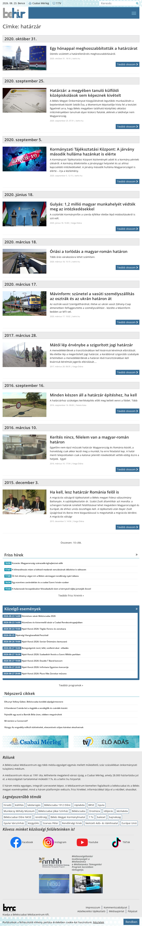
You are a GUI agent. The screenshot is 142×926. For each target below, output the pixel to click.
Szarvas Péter (50, 823)
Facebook (27, 842)
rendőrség (41, 817)
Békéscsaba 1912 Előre (57, 805)
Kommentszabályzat (115, 907)
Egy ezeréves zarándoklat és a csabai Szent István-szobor (40, 582)
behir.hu (76, 58)
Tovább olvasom (126, 64)
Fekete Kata (81, 405)
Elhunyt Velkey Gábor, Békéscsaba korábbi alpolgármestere (33, 701)
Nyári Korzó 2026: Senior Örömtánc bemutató (44, 641)
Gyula (101, 805)
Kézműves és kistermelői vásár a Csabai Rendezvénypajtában (52, 622)
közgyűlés (33, 823)
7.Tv (91, 817)
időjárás (108, 811)
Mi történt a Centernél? (16, 720)
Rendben (131, 922)
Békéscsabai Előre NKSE (17, 817)
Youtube (93, 842)
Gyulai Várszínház (14, 823)
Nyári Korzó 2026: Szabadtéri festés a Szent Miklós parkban (51, 654)
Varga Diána (76, 223)
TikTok (126, 842)
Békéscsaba (78, 811)
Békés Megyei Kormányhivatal (68, 817)
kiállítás (19, 805)
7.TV (58, 3)
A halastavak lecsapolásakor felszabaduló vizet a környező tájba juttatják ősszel (51, 588)
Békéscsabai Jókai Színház (53, 811)
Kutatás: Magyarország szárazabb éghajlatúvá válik (37, 563)
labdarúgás (34, 805)
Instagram (60, 842)
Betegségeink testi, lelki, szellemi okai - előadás (45, 648)
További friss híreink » (71, 595)
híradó (7, 805)
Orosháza (94, 811)
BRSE (91, 805)
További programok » (71, 685)
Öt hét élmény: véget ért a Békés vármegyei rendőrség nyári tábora (45, 575)
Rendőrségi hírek (72, 823)
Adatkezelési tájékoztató (91, 911)
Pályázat (132, 911)
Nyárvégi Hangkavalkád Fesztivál (32, 635)
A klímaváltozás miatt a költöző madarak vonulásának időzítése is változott (49, 569)
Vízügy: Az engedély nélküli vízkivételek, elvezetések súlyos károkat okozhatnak (43, 727)
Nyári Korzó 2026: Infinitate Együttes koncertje (45, 667)
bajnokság (115, 817)
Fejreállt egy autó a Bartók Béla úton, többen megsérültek (33, 714)
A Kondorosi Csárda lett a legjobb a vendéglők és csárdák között (36, 708)
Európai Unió (129, 823)
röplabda (79, 805)
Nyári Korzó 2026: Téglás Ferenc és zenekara (44, 628)
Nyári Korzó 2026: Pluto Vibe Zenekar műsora (44, 673)
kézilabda (122, 811)
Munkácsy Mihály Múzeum (19, 811)
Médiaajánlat (116, 911)
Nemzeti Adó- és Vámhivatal (101, 823)
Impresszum (93, 907)
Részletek (98, 922)
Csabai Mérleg (40, 3)
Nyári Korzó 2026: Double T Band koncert (42, 660)
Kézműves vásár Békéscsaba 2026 (39, 616)
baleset (101, 817)
